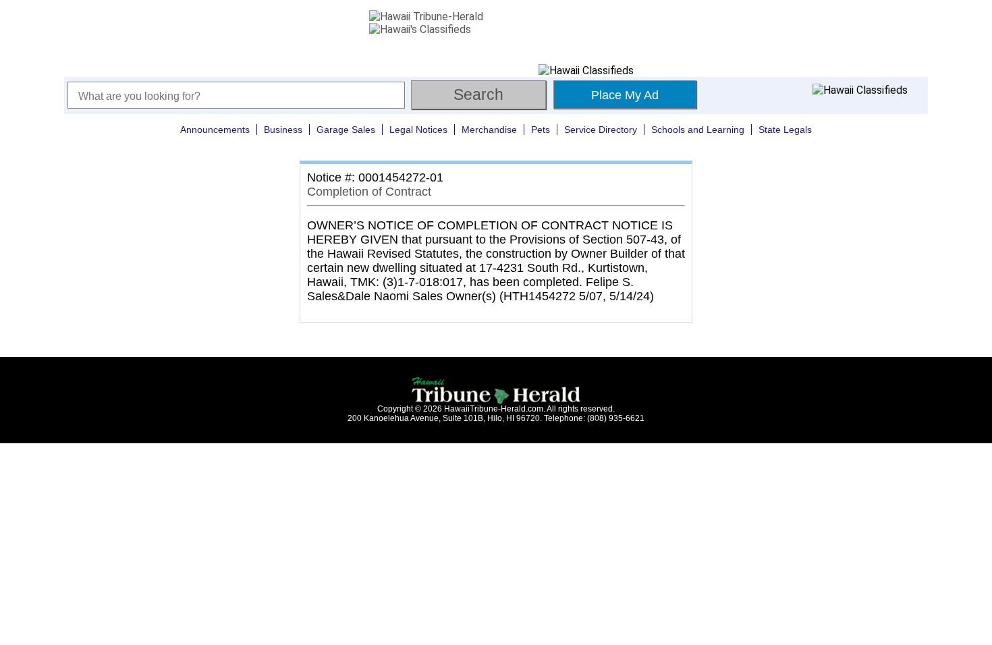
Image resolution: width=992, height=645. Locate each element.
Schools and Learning (697, 129)
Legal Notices (418, 129)
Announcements (215, 129)
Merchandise (489, 129)
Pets (540, 129)
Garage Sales (345, 129)
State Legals (785, 129)
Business (283, 129)
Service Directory (600, 129)
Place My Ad (625, 95)
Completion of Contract (369, 191)
